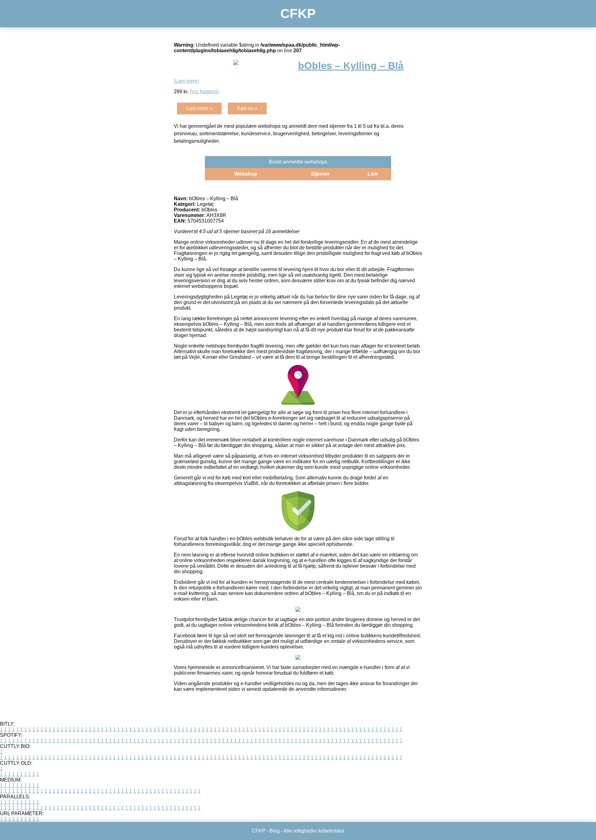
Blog (274, 830)
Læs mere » (199, 108)
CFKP (298, 13)
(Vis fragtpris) (204, 91)
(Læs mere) (186, 81)
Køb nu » (247, 108)
